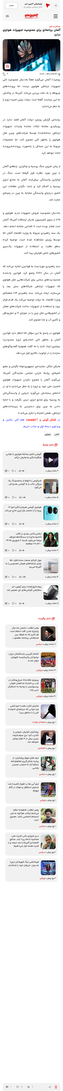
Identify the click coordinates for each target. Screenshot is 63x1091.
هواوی (48, 434)
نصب (11, 5)
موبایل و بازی (54, 26)
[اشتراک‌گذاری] (50, 1087)
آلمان (57, 434)
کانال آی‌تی (49, 420)
